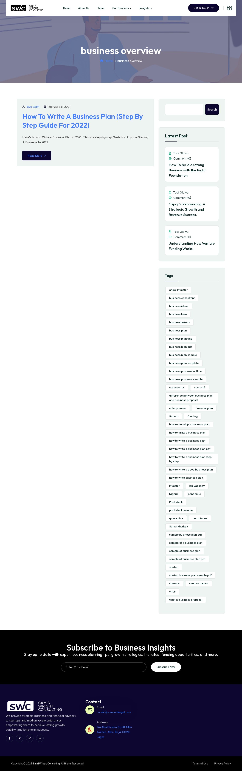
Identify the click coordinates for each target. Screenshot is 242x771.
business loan (178, 314)
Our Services (120, 8)
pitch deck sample (181, 510)
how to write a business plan (187, 440)
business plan (178, 330)
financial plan (204, 408)
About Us (83, 8)
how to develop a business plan (189, 424)
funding (193, 416)
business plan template (184, 363)
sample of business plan (184, 551)
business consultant (182, 298)
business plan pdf (180, 346)
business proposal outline (185, 371)
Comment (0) (182, 158)
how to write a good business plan (191, 469)
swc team (33, 106)
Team (100, 8)
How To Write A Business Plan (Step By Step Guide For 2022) (82, 120)
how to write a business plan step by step (190, 459)
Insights (144, 8)
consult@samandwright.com (114, 712)
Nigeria (174, 494)
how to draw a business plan (187, 432)
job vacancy (197, 485)
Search (212, 109)
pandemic (194, 494)
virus (172, 591)
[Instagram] (29, 738)
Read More (35, 155)
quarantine (176, 518)
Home (66, 8)
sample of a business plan (185, 542)
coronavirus (177, 387)
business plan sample (183, 355)
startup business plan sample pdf (190, 575)
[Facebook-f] (9, 738)
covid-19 (199, 387)
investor (174, 485)
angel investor (178, 289)
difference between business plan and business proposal (191, 398)
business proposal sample (185, 379)
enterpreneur (177, 408)
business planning (180, 338)
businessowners (179, 322)
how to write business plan (186, 477)
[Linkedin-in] (40, 738)
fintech (173, 416)
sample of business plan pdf (187, 559)
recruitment (200, 518)
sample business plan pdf (185, 534)
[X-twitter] (19, 738)
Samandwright (178, 526)
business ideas (178, 306)
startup (173, 567)
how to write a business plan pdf (189, 449)
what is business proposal (185, 599)
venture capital (198, 583)
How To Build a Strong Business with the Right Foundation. (187, 170)
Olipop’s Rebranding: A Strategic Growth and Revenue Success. (187, 209)
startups (174, 583)
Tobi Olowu (180, 153)
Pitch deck (176, 502)
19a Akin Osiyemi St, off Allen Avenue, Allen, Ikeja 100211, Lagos (114, 732)
